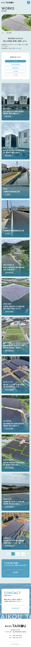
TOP (3, 33)
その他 (15, 75)
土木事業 (15, 71)
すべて (15, 61)
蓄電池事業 (15, 68)
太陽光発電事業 (15, 64)
